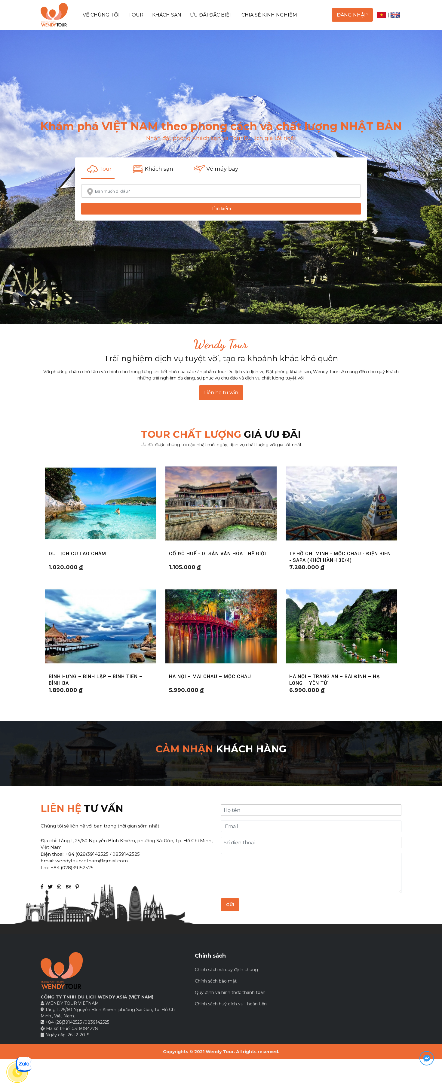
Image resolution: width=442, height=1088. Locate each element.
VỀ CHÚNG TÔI (101, 15)
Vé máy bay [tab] (222, 169)
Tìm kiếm (221, 208)
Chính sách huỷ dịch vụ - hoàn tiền (231, 1004)
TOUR (135, 15)
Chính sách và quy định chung (226, 969)
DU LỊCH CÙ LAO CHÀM (77, 553)
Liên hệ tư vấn (221, 392)
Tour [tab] (105, 169)
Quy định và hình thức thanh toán (230, 992)
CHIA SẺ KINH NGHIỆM (269, 15)
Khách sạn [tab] (159, 169)
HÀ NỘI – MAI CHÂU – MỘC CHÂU (210, 676)
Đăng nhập (352, 15)
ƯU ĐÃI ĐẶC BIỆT (211, 15)
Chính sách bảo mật (216, 981)
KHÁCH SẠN (166, 15)
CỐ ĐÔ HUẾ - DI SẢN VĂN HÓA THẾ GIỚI (217, 553)
